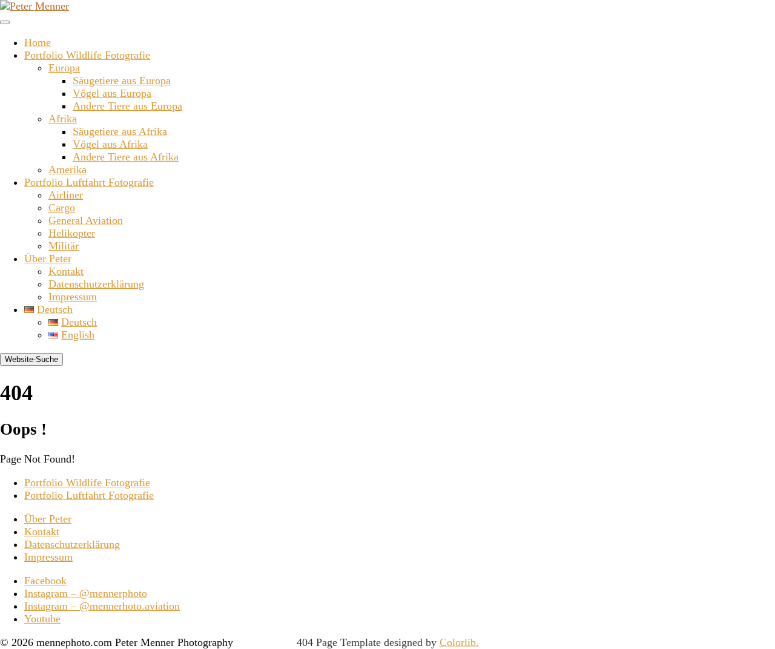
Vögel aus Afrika (110, 144)
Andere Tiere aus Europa (127, 106)
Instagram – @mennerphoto (85, 593)
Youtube (42, 619)
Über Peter (47, 258)
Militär (63, 246)
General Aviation (85, 220)
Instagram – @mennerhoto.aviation (102, 606)
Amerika (67, 169)
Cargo (61, 208)
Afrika (62, 119)
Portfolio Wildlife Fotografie (87, 55)
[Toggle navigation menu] (5, 22)
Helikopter (71, 233)
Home (37, 42)
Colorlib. (459, 642)
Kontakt (66, 271)
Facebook (45, 581)
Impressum (72, 297)
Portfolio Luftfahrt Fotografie (89, 182)
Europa (64, 68)
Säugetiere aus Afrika (120, 131)
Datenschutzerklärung (96, 284)
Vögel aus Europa (112, 93)
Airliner (65, 195)
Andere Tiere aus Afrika (126, 157)
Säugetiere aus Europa (122, 80)
